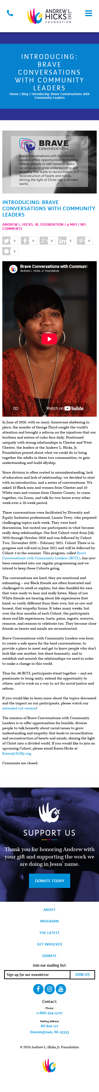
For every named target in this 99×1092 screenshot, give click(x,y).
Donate (49, 956)
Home (13, 94)
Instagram (49, 989)
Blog (25, 94)
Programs (49, 921)
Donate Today (49, 880)
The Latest (49, 933)
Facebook (38, 989)
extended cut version (19, 708)
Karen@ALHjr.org (16, 753)
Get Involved (49, 944)
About (49, 910)
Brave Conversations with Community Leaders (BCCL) (44, 555)
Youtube (61, 989)
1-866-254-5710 (49, 1013)
